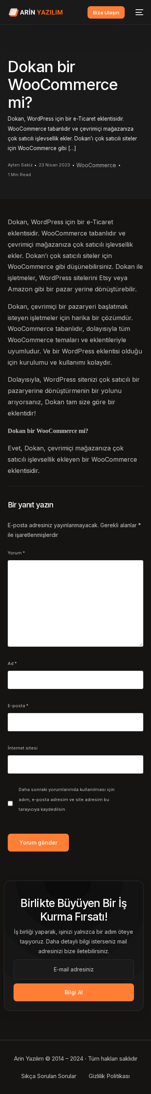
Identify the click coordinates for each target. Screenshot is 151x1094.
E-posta (18, 705)
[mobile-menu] (137, 12)
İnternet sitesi (23, 748)
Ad (12, 663)
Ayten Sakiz (20, 165)
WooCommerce (96, 165)
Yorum (16, 553)
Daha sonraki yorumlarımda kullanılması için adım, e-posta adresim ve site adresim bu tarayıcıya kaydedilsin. (67, 799)
